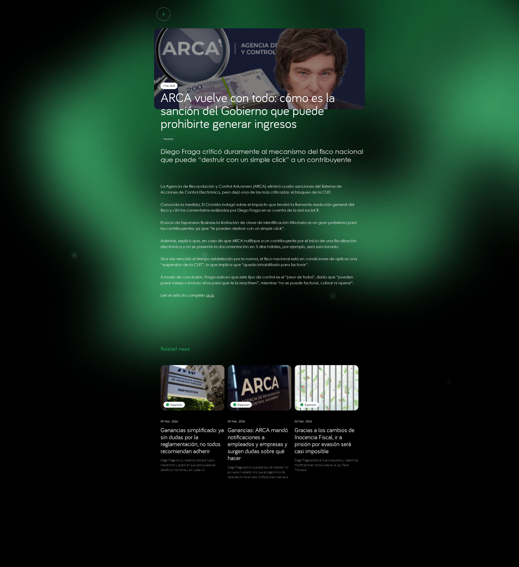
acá (210, 295)
